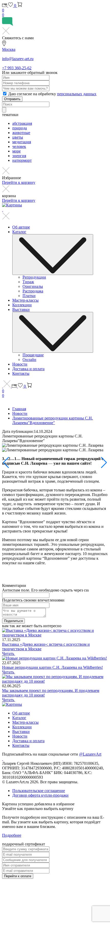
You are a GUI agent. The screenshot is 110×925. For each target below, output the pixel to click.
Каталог (19, 232)
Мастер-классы (25, 300)
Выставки (21, 309)
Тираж (28, 282)
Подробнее (11, 835)
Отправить (12, 99)
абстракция (22, 123)
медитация (21, 142)
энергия (19, 156)
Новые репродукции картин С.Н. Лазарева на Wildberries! (52, 667)
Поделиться (13, 621)
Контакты (20, 373)
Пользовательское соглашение (38, 790)
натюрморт (22, 160)
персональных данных (76, 94)
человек (19, 146)
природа (19, 128)
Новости (19, 364)
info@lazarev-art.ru (18, 58)
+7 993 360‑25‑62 (16, 68)
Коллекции (22, 305)
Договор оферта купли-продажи (40, 795)
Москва (8, 49)
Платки (29, 295)
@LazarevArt (90, 754)
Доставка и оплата (28, 369)
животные (21, 132)
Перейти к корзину (18, 182)
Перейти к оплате (17, 876)
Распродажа (33, 291)
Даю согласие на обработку (52, 94)
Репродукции (34, 277)
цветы (17, 137)
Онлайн (29, 359)
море (16, 151)
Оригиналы (33, 286)
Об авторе (21, 227)
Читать (8, 653)
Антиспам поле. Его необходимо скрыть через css (45, 590)
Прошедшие (33, 355)
